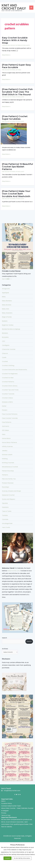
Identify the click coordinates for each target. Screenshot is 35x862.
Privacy (3, 813)
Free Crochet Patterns (14, 45)
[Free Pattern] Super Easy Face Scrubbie (16, 66)
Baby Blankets (7, 301)
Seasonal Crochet (8, 495)
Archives (5, 649)
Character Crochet (8, 349)
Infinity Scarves (7, 446)
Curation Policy (6, 803)
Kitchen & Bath (25, 45)
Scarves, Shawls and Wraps (11, 491)
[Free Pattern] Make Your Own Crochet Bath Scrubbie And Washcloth (16, 194)
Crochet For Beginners (10, 374)
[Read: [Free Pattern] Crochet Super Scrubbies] (14, 134)
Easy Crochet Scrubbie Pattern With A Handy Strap (15, 40)
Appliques (5, 293)
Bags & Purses (7, 317)
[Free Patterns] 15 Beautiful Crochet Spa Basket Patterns (17, 167)
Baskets (4, 321)
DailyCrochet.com (13, 571)
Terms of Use (5, 815)
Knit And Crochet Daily (14, 6)
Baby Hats (5, 309)
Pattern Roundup (8, 471)
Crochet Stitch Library (9, 386)
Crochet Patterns (8, 382)
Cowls (4, 357)
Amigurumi (6, 289)
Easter (4, 406)
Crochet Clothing (8, 365)
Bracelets (5, 337)
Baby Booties (6, 305)
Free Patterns (6, 422)
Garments (5, 426)
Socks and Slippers (8, 499)
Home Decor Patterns (9, 442)
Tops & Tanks (6, 511)
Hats (3, 434)
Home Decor (6, 438)
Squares (5, 503)
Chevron (4, 45)
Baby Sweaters (7, 313)
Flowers (4, 410)
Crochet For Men (8, 378)
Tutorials (5, 519)
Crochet (5, 361)
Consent (7, 858)
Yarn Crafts (6, 527)
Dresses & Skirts (7, 402)
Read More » (6, 55)
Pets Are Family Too (9, 479)
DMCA (3, 801)
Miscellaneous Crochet (10, 467)
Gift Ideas (18, 69)
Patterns (5, 475)
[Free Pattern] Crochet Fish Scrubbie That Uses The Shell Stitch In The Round (17, 92)
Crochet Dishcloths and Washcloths (14, 370)
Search (4, 638)
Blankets (5, 333)
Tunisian (5, 515)
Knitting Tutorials (8, 463)
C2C (3, 341)
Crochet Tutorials (8, 394)
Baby (4, 297)
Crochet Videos (7, 398)
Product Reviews (7, 483)
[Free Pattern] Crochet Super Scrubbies (14, 117)
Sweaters (5, 507)
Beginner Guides (7, 325)
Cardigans (5, 345)
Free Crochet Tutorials (10, 418)
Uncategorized (7, 523)
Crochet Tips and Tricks (10, 390)
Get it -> (6, 279)
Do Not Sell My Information (22, 858)
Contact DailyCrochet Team (11, 806)
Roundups (5, 487)
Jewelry (4, 451)
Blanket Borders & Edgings (11, 329)
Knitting (4, 459)
